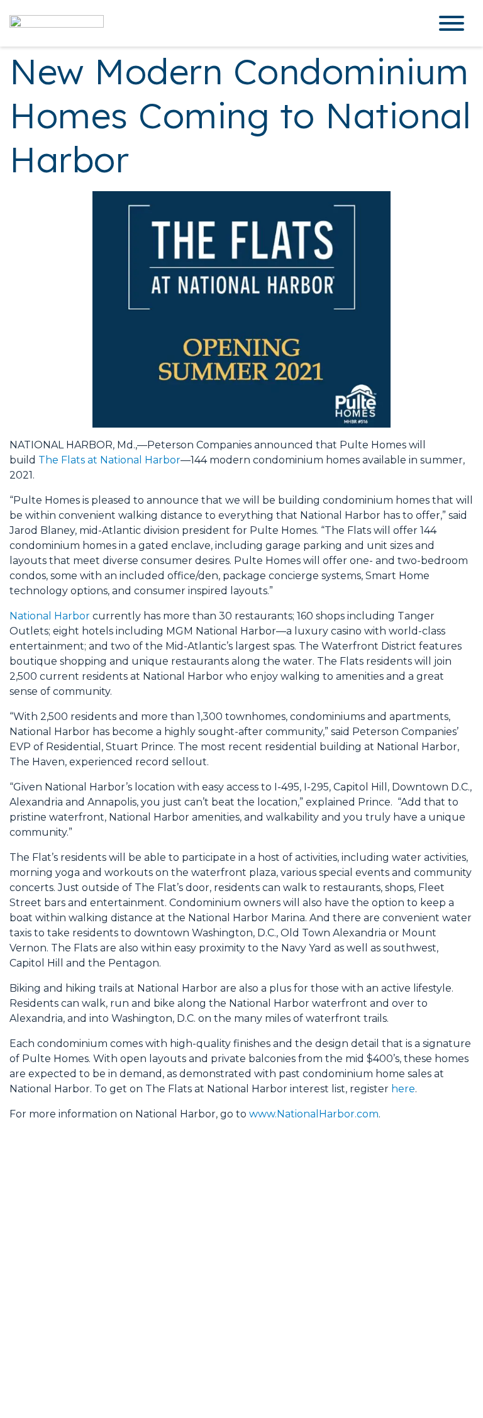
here (403, 1089)
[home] (210, 23)
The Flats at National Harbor (109, 460)
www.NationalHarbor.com (314, 1114)
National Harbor (49, 616)
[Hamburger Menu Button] (452, 23)
